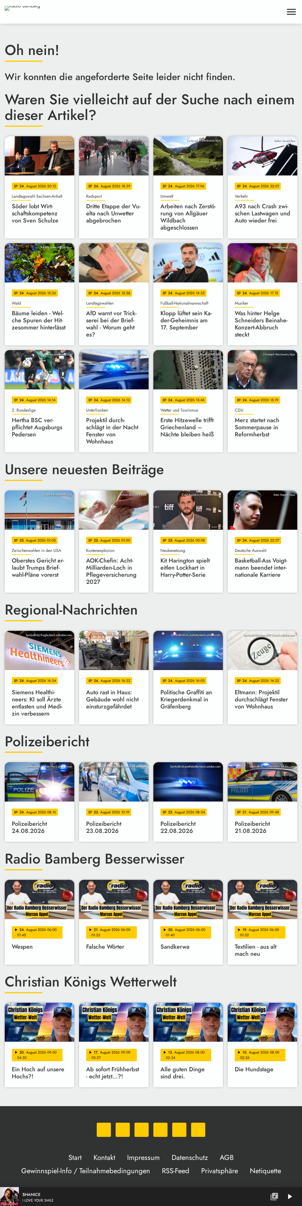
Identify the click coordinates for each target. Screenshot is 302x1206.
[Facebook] (123, 1130)
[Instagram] (141, 1130)
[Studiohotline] (198, 1130)
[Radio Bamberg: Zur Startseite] (144, 12)
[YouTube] (160, 1130)
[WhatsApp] (104, 1130)
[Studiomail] (179, 1130)
